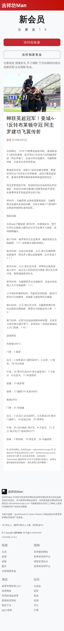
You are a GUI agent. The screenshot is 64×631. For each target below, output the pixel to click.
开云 (36, 605)
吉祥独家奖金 (32, 55)
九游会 (37, 586)
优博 (36, 600)
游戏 (4, 561)
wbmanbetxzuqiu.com (19, 503)
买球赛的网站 (41, 551)
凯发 (36, 595)
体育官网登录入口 (11, 586)
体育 (9, 140)
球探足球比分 (41, 561)
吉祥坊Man (14, 5)
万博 (36, 610)
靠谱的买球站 (9, 600)
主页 (4, 551)
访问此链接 (32, 42)
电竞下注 (6, 605)
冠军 (36, 590)
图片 (4, 566)
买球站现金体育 (10, 595)
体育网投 (6, 590)
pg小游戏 (7, 610)
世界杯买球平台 (42, 556)
